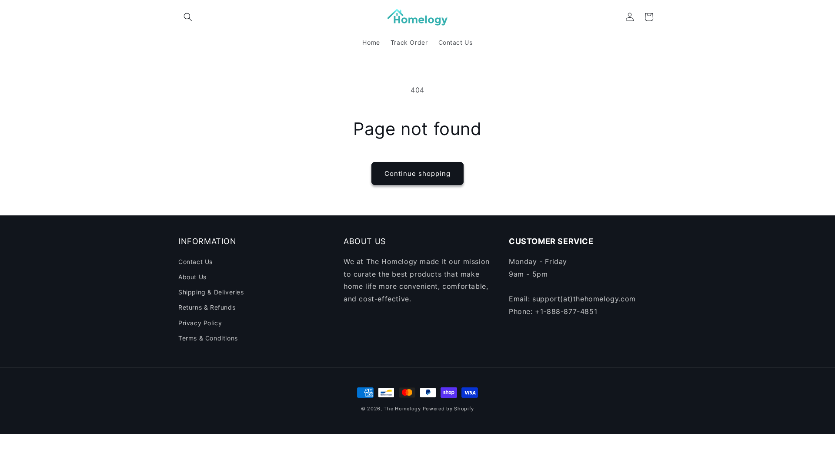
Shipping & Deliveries (211, 292)
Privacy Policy (200, 323)
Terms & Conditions (208, 338)
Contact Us (195, 261)
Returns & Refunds (206, 307)
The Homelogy (402, 409)
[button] (187, 16)
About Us (192, 277)
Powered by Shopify (448, 409)
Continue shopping (417, 173)
